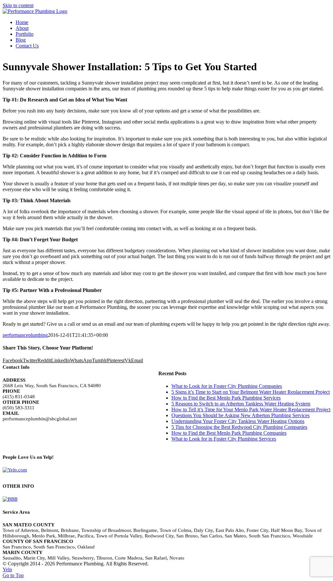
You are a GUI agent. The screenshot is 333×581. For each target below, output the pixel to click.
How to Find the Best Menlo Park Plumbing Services (226, 398)
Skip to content (18, 5)
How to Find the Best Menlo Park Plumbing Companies (228, 433)
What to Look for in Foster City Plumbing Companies (226, 386)
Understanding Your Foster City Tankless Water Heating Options (237, 421)
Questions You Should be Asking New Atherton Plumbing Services (240, 415)
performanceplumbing (25, 335)
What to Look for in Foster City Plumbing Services (223, 439)
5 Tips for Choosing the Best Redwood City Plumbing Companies (239, 427)
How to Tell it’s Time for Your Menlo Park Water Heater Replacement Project (250, 409)
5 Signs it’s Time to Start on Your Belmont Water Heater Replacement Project (250, 392)
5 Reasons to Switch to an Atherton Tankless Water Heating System (240, 403)
